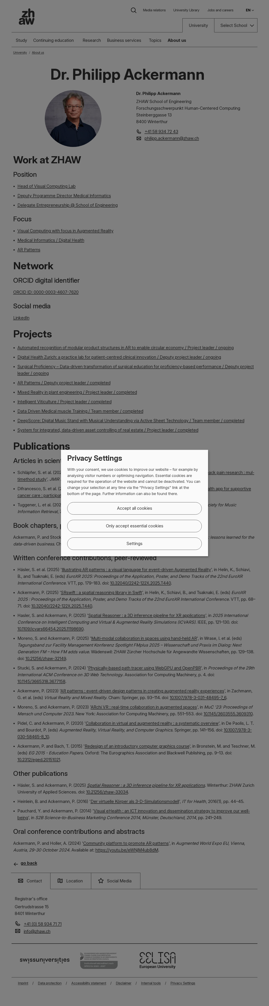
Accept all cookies (134, 508)
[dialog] (134, 503)
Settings (134, 543)
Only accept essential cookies (134, 525)
